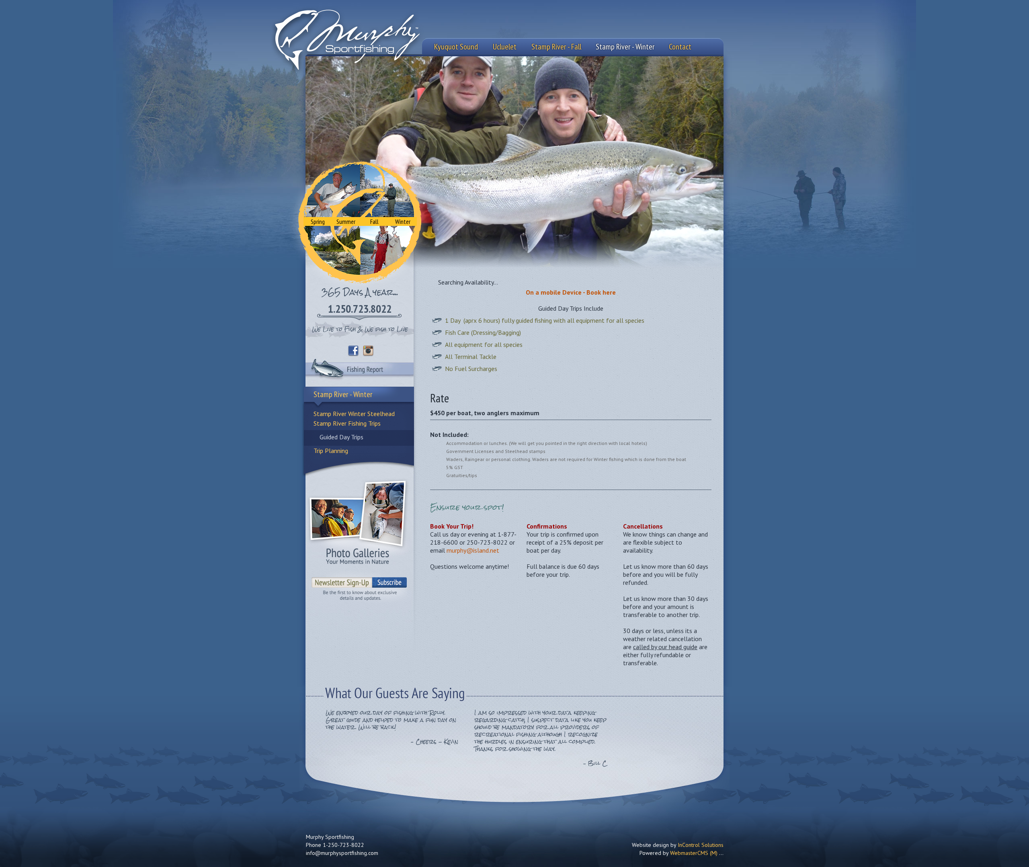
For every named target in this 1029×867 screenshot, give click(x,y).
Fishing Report (359, 371)
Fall (374, 221)
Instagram (368, 351)
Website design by (678, 845)
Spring (318, 221)
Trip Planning (331, 451)
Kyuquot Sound (456, 46)
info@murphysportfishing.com (342, 853)
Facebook (353, 351)
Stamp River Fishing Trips (347, 423)
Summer (345, 221)
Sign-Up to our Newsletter (360, 586)
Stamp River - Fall (556, 46)
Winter (402, 221)
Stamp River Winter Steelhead (354, 414)
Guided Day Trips (341, 437)
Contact (680, 46)
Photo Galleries (357, 522)
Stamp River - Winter (343, 394)
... (721, 853)
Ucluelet (505, 46)
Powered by (678, 853)
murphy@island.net (473, 550)
